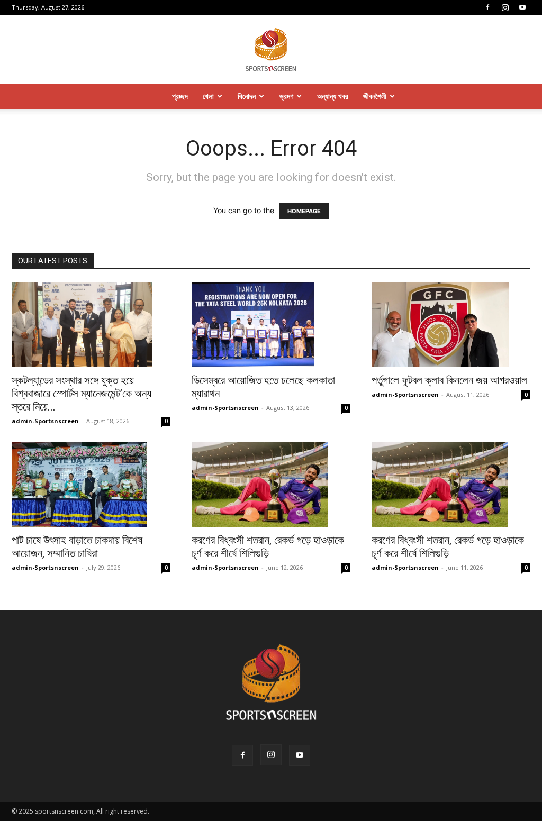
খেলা (208, 96)
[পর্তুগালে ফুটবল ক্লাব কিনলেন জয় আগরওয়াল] (451, 324)
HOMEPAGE (304, 211)
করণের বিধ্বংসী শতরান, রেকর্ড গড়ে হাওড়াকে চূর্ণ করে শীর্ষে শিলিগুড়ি (268, 547)
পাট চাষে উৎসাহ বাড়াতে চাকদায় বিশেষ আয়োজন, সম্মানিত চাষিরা (77, 547)
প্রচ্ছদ (180, 96)
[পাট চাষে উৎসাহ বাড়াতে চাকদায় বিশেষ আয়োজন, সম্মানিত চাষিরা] (91, 484)
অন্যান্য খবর (332, 96)
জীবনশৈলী (374, 96)
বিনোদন (247, 96)
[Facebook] (487, 7)
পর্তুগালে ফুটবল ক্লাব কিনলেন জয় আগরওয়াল (449, 380)
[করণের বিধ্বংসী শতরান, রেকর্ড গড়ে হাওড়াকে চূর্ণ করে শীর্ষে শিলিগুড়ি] (271, 484)
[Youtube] (522, 7)
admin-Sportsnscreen (45, 421)
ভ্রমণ (286, 96)
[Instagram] (505, 7)
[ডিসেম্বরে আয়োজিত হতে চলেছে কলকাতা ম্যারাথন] (271, 324)
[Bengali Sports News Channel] (271, 50)
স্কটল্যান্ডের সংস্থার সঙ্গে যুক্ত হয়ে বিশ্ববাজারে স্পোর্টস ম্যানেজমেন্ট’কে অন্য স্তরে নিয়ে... (81, 393)
